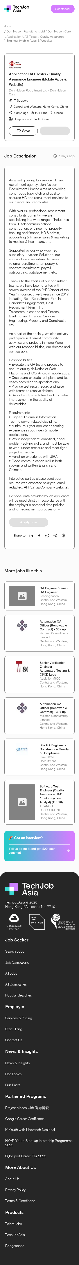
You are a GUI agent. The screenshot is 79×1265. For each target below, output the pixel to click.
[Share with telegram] (55, 535)
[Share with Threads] (63, 535)
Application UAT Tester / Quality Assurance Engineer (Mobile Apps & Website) (35, 38)
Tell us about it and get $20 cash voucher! (32, 850)
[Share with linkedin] (31, 535)
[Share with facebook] (39, 535)
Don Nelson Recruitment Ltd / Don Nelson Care (39, 31)
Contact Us (13, 1040)
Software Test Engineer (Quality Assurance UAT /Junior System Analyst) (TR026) (52, 794)
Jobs (7, 26)
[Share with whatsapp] (47, 535)
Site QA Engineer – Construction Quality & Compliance (54, 749)
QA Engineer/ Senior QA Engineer (54, 590)
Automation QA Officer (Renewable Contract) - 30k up (53, 625)
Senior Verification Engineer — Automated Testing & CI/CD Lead (55, 668)
